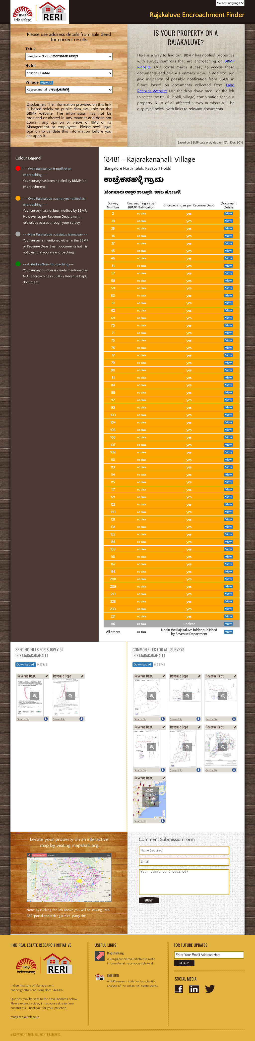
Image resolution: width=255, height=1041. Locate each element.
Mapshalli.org (115, 953)
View (228, 213)
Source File (23, 719)
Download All (26, 664)
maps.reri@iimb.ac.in (24, 1017)
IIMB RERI (113, 975)
